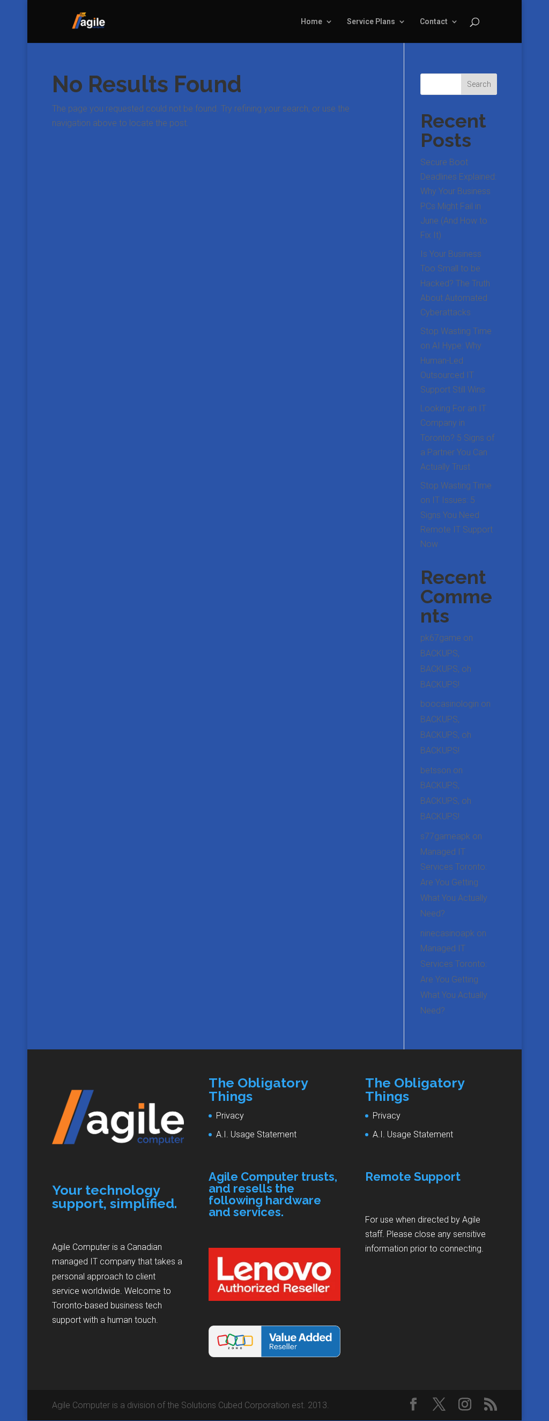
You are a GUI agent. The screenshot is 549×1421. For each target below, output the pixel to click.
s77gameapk (445, 836)
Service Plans (371, 22)
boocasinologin (449, 704)
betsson (435, 770)
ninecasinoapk (447, 933)
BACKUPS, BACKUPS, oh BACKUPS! (445, 669)
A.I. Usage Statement (256, 1134)
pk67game (440, 638)
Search (479, 84)
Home (311, 22)
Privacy (230, 1116)
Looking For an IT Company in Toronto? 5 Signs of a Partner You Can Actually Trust (457, 437)
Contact (434, 22)
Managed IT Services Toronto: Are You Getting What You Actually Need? (453, 883)
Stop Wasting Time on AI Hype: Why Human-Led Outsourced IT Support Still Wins (456, 360)
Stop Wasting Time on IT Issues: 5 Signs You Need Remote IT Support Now (456, 514)
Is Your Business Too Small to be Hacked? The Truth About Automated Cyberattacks (455, 283)
